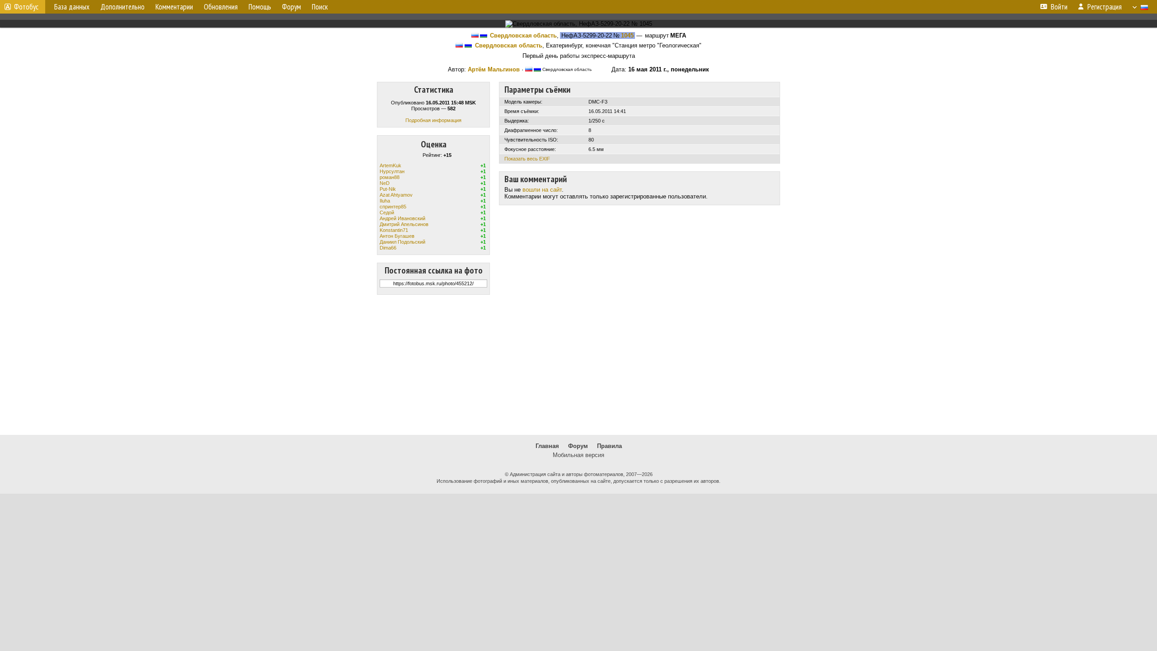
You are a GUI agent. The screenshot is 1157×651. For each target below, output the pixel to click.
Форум (578, 446)
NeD (385, 183)
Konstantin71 (394, 230)
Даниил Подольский (402, 242)
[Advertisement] (578, 365)
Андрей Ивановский (402, 218)
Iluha (385, 200)
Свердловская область (523, 35)
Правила (609, 446)
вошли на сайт (542, 189)
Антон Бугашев (397, 236)
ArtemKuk (390, 165)
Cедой (387, 212)
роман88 (390, 177)
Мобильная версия (578, 455)
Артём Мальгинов (494, 69)
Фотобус (26, 7)
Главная (547, 446)
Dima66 (388, 247)
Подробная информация (433, 120)
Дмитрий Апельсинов (404, 224)
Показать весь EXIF (527, 158)
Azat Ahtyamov (396, 195)
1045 (627, 35)
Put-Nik (388, 189)
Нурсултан (392, 171)
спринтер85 (393, 206)
